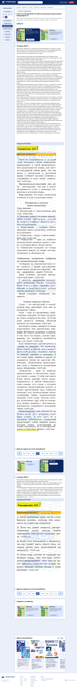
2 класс (21, 678)
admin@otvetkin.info (5, 680)
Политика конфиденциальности (47, 679)
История (32, 686)
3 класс (21, 679)
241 (56, 453)
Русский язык (33, 679)
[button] (19, 453)
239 (47, 453)
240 (51, 453)
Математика (7, 23)
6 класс (21, 682)
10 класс (25, 679)
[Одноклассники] (17, 23)
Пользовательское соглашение (47, 678)
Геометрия (7, 34)
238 (42, 453)
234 (24, 453)
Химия (7, 39)
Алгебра (7, 31)
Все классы (7, 11)
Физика (7, 37)
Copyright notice (44, 680)
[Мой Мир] (19, 23)
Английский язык (7, 28)
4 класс (21, 680)
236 (33, 453)
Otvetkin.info (5, 681)
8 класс (21, 685)
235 (28, 453)
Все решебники (7, 8)
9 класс (25, 678)
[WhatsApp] (22, 23)
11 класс (25, 680)
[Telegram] (20, 23)
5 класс (21, 681)
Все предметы (7, 20)
